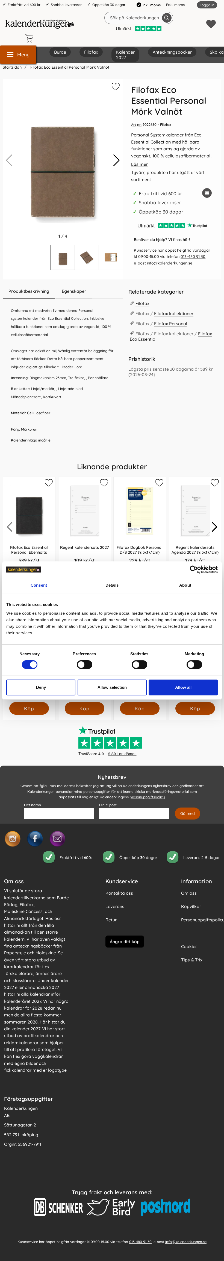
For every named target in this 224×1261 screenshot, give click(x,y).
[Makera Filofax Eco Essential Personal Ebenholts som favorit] (48, 483)
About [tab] (185, 585)
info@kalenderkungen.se (169, 263)
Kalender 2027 (125, 54)
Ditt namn (32, 805)
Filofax (91, 52)
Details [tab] (112, 585)
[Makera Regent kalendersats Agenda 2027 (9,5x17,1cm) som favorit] (214, 483)
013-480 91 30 (193, 256)
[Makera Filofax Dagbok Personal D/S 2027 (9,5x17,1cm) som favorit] (159, 483)
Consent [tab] (39, 585)
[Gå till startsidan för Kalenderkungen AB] (39, 24)
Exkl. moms (175, 4)
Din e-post (108, 805)
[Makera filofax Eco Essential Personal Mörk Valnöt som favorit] (115, 87)
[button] (116, 160)
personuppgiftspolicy (147, 797)
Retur (111, 920)
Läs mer (139, 164)
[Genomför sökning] (167, 18)
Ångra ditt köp (125, 941)
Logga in (207, 5)
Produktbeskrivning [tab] (28, 291)
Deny (41, 687)
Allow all (183, 687)
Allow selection (112, 687)
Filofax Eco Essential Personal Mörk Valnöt (69, 67)
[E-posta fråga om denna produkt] (207, 193)
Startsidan (12, 67)
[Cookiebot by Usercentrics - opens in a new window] (194, 569)
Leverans (114, 906)
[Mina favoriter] (211, 24)
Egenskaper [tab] (74, 291)
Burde (60, 52)
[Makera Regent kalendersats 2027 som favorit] (103, 483)
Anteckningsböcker (172, 52)
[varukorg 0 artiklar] (30, 38)
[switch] (84, 664)
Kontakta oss (119, 893)
